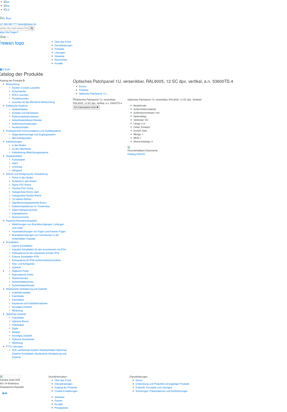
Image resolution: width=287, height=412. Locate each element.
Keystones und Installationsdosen (30, 303)
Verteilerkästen (20, 109)
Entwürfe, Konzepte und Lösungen (154, 387)
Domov (83, 86)
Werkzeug (17, 310)
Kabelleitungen (14, 141)
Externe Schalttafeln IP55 (25, 256)
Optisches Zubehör (16, 314)
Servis (139, 380)
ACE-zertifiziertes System (25, 350)
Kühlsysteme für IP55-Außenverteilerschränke (36, 260)
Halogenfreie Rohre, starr (25, 192)
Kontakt (59, 63)
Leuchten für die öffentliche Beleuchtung (33, 102)
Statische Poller (20, 271)
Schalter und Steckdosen (25, 113)
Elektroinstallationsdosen (25, 116)
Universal (17, 166)
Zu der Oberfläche (21, 148)
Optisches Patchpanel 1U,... (93, 93)
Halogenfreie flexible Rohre (26, 195)
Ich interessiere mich (85, 107)
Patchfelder (18, 296)
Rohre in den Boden (22, 177)
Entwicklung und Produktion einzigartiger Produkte (162, 384)
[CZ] (6, 9)
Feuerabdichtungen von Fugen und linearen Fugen (39, 231)
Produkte (59, 49)
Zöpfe (15, 328)
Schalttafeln (12, 242)
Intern (15, 163)
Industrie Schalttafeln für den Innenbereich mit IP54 (39, 249)
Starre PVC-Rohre (21, 184)
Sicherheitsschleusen (23, 285)
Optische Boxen (20, 321)
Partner (58, 400)
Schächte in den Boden (24, 181)
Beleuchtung (12, 84)
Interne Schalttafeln (22, 245)
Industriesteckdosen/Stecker (27, 120)
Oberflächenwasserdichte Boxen (29, 202)
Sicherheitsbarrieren (22, 281)
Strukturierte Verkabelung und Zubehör (26, 289)
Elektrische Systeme (17, 105)
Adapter (16, 332)
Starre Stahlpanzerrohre (24, 210)
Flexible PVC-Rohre (22, 188)
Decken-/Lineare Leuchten (26, 87)
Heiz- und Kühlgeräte (23, 263)
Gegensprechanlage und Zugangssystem (34, 134)
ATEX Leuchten (20, 95)
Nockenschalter (20, 127)
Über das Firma (63, 41)
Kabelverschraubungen (24, 123)
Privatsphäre (61, 407)
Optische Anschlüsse (23, 339)
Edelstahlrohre (20, 213)
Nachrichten (61, 59)
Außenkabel (18, 159)
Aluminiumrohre (20, 217)
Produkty (83, 90)
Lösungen (60, 52)
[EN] (7, 5)
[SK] (6, 1)
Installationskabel (21, 292)
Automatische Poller (22, 274)
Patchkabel (18, 299)
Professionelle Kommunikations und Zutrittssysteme (33, 130)
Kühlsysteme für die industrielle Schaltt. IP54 (35, 253)
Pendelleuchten (20, 98)
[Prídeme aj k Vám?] (5, 17)
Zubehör (16, 267)
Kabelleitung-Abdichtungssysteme (30, 152)
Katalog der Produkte (66, 387)
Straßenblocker (20, 278)
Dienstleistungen (63, 45)
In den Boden (19, 145)
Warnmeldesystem (22, 138)
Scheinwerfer (19, 91)
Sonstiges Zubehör (22, 307)
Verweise (59, 56)
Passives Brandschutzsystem (21, 220)
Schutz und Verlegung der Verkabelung (27, 174)
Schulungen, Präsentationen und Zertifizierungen (162, 391)
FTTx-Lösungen (14, 346)
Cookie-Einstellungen (66, 391)
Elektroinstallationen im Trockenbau (31, 206)
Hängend (17, 170)
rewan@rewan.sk (27, 24)
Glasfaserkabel (14, 156)
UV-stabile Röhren (22, 199)
